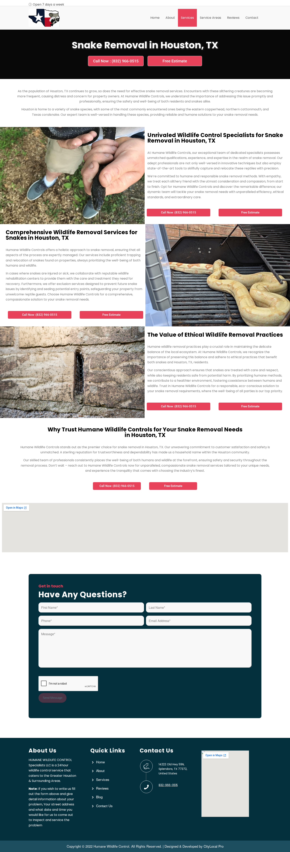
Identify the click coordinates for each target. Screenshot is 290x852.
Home (100, 761)
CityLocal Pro (214, 846)
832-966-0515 (168, 785)
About (100, 770)
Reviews (102, 788)
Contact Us (104, 805)
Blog (99, 796)
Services (102, 779)
